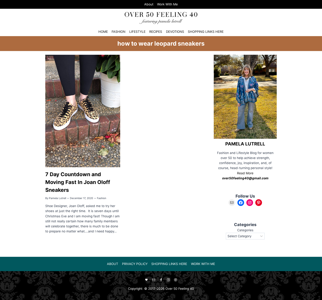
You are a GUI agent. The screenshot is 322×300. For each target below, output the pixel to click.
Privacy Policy (135, 264)
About (148, 4)
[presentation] (82, 111)
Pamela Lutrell (57, 198)
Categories (245, 230)
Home (103, 32)
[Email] (154, 280)
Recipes (155, 32)
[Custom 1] (146, 280)
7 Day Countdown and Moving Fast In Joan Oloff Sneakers (77, 182)
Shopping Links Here (206, 32)
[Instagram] (168, 280)
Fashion (118, 32)
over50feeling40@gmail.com (245, 178)
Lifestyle (137, 32)
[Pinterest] (175, 280)
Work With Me (167, 4)
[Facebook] (161, 280)
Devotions (175, 32)
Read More (245, 173)
